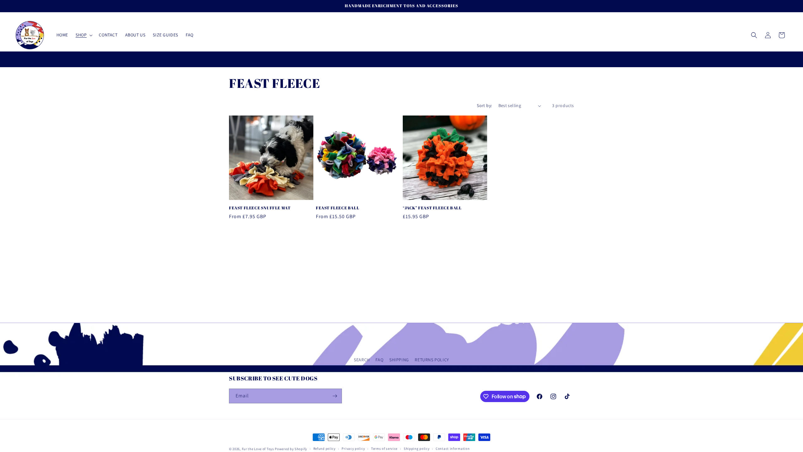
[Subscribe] (335, 396)
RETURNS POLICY (432, 360)
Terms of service (384, 448)
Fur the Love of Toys (258, 449)
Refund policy (324, 448)
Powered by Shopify (291, 449)
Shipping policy (417, 448)
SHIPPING (399, 360)
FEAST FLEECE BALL (337, 208)
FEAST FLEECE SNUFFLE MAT (259, 208)
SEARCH (362, 360)
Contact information (453, 448)
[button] (83, 34)
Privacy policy (353, 448)
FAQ (379, 360)
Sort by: (484, 105)
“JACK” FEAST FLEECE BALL (432, 208)
